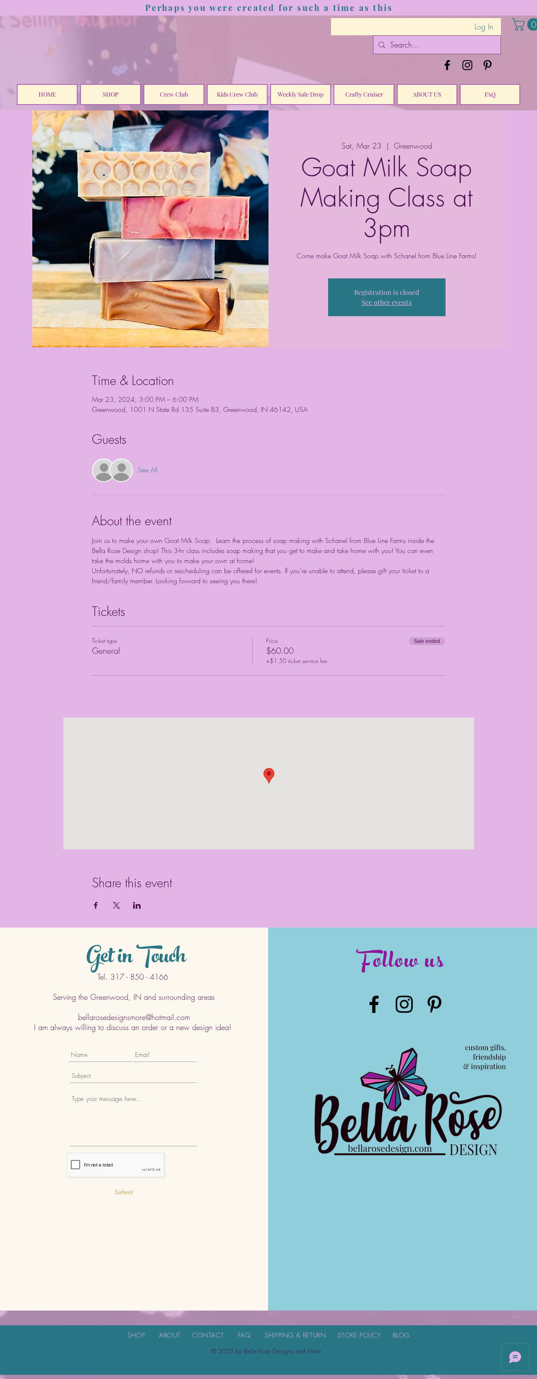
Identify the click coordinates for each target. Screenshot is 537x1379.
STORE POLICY (359, 1335)
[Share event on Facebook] (96, 905)
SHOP (136, 1335)
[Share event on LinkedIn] (137, 905)
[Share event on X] (116, 905)
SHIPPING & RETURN (295, 1335)
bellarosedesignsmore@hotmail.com (134, 1017)
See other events (387, 302)
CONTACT (208, 1335)
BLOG (401, 1335)
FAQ (244, 1335)
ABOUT (169, 1335)
